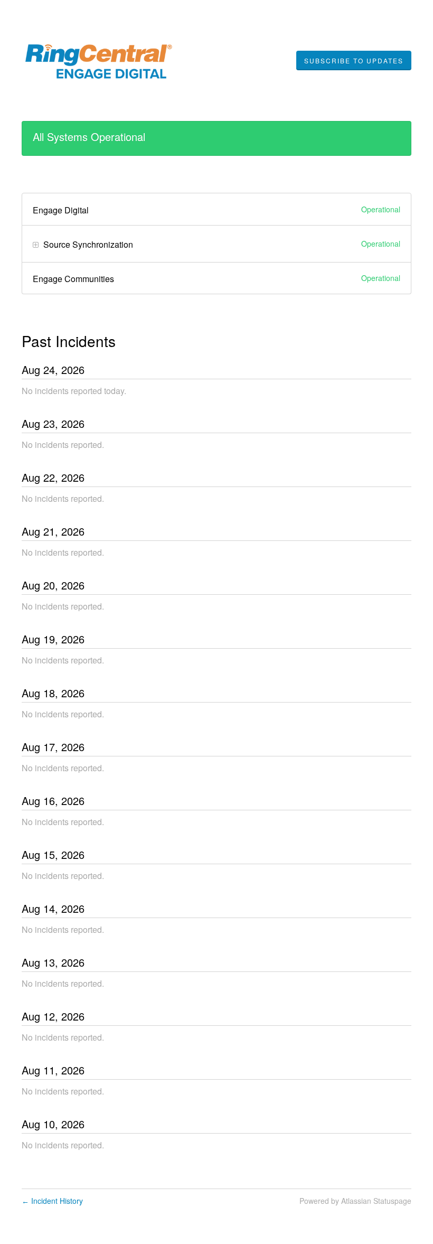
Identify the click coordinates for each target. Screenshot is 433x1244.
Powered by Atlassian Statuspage (355, 1200)
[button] (353, 61)
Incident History (52, 1200)
